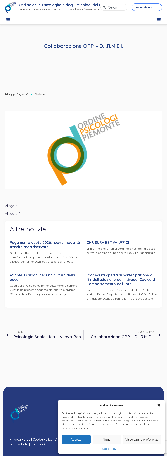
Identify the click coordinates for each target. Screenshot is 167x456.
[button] (159, 405)
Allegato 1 (12, 206)
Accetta (76, 439)
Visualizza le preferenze (142, 439)
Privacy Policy (20, 439)
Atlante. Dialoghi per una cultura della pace (42, 277)
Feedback (38, 444)
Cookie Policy (109, 448)
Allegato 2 (12, 214)
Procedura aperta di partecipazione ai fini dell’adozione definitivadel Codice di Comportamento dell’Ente (121, 279)
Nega (107, 439)
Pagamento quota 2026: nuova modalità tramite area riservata (45, 244)
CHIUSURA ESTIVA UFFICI (108, 242)
